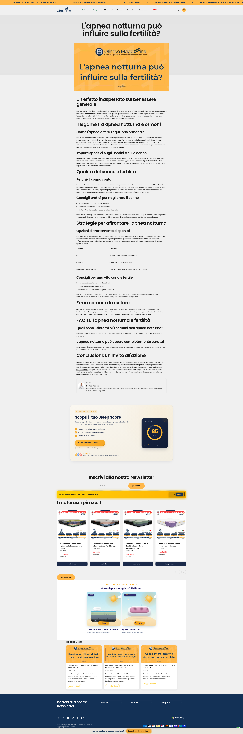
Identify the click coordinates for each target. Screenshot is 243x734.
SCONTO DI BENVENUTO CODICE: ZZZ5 (170, 2)
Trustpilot (63, 551)
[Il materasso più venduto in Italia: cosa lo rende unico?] (84, 654)
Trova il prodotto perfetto (139, 731)
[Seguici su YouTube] (68, 718)
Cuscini (130, 10)
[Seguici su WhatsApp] (82, 718)
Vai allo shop (66, 577)
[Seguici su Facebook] (58, 718)
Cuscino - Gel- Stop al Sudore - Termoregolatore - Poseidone (128, 372)
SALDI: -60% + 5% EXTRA (131, 2)
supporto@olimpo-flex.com (66, 727)
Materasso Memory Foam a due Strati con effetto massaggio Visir (137, 546)
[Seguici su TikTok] (72, 718)
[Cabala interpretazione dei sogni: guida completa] (159, 654)
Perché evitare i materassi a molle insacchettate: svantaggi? (119, 666)
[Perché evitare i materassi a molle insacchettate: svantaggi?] (121, 654)
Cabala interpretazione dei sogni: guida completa (159, 666)
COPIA (179, 494)
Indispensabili (142, 10)
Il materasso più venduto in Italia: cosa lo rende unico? (84, 666)
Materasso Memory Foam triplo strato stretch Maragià (104, 545)
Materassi (108, 10)
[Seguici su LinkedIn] (77, 718)
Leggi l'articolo (75, 686)
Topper (120, 10)
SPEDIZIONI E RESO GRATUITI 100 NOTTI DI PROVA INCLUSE (34, 2)
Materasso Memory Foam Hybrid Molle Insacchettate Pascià (71, 546)
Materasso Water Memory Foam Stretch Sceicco (169, 545)
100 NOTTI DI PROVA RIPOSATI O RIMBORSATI (88, 2)
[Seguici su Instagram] (63, 718)
